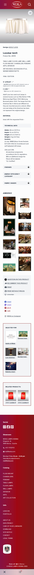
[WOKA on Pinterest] (12, 427)
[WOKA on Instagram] (4, 427)
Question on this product (18, 279)
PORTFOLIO (7, 514)
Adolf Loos (13, 47)
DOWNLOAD (7, 529)
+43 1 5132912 (9, 448)
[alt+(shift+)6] (4, 571)
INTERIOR (6, 492)
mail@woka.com (10, 452)
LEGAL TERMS (8, 538)
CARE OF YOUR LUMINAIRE (12, 526)
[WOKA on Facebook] (8, 427)
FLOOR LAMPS (8, 486)
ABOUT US (6, 520)
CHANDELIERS (8, 477)
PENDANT (6, 480)
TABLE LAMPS (8, 483)
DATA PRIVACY (8, 523)
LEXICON (6, 511)
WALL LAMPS (7, 489)
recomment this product (17, 283)
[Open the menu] (5, 4)
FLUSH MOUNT (8, 474)
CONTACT (6, 535)
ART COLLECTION (9, 498)
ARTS (5, 495)
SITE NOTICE (7, 532)
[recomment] (6, 283)
